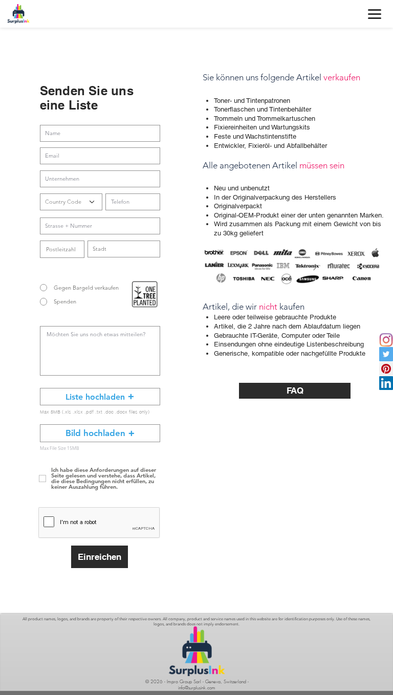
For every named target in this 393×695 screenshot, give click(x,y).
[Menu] (374, 14)
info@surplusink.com (196, 688)
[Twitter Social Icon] (386, 354)
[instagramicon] (386, 339)
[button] (100, 396)
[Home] (18, 14)
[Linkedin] (386, 383)
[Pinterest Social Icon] (386, 369)
